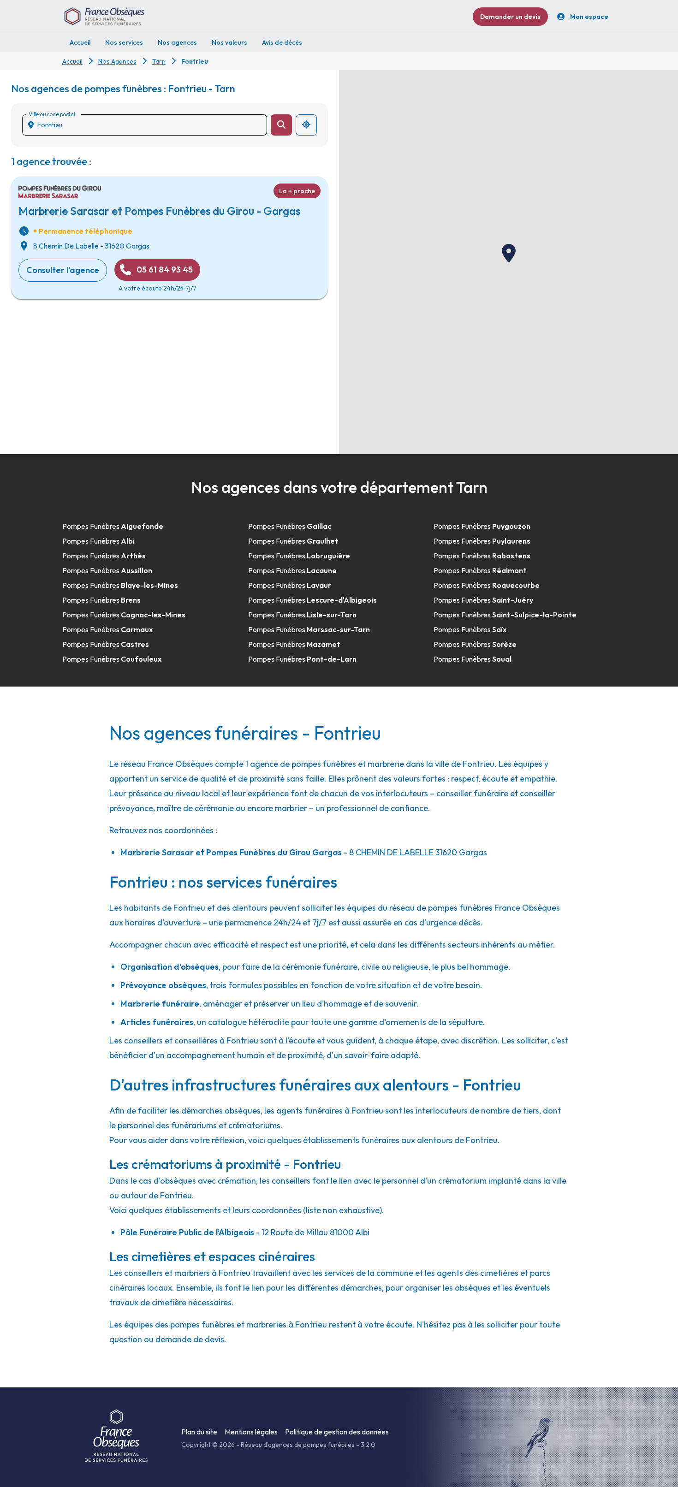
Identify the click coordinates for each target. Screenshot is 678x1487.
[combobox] (148, 125)
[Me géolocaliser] (306, 125)
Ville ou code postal (52, 114)
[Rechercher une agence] (281, 125)
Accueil (72, 61)
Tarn (159, 61)
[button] (509, 253)
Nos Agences (117, 61)
